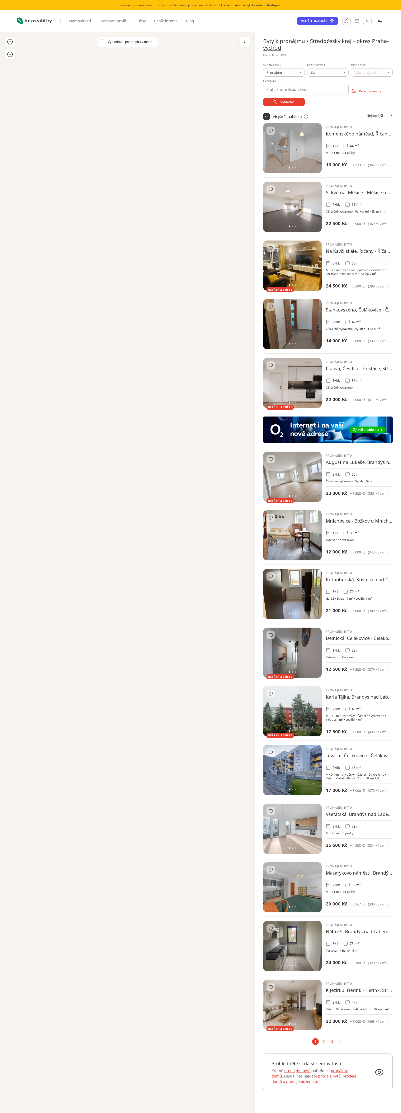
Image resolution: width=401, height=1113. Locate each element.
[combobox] (306, 87)
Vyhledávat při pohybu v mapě (130, 41)
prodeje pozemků (301, 1081)
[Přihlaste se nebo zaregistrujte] (367, 21)
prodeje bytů (329, 1076)
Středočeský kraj (331, 41)
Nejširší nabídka (287, 116)
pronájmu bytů (297, 1070)
